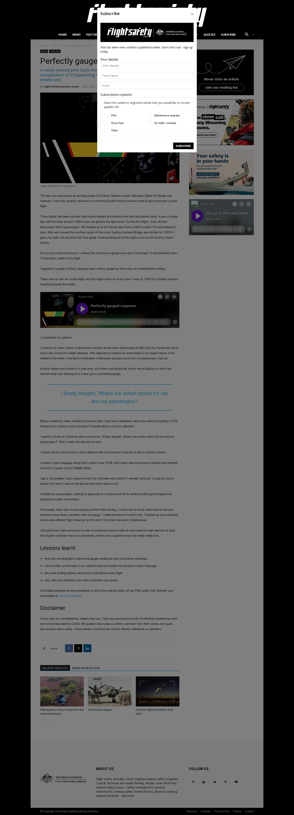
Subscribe (183, 146)
